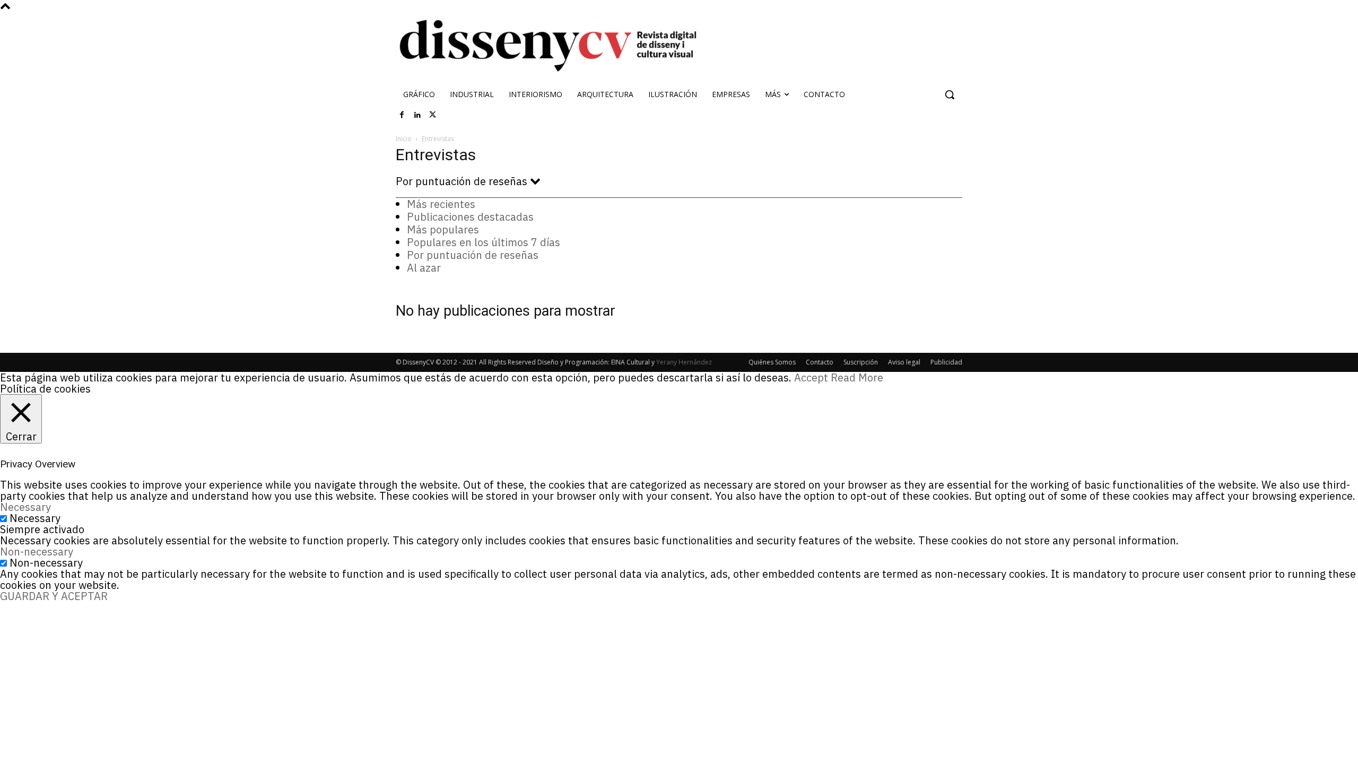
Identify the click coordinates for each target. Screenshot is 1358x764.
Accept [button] (811, 377)
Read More (857, 377)
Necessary (35, 518)
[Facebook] (402, 115)
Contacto (819, 362)
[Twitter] (432, 115)
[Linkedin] (417, 115)
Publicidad (946, 362)
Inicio (404, 138)
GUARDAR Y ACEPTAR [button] (54, 596)
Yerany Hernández (684, 362)
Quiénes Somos (772, 362)
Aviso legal (904, 362)
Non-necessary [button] (36, 551)
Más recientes (441, 204)
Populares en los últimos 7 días (483, 242)
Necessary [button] (25, 507)
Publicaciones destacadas (470, 217)
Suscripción (860, 362)
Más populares (443, 229)
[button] (949, 94)
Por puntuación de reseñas (472, 255)
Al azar (424, 268)
